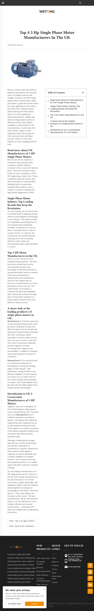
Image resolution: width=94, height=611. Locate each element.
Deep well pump (42, 575)
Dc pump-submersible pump (43, 579)
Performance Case (57, 577)
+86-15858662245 (74, 561)
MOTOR (39, 568)
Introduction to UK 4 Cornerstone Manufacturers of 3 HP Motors (65, 131)
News (54, 573)
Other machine (42, 584)
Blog (50, 606)
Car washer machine (40, 563)
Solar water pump (43, 558)
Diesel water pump (43, 571)
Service (55, 569)
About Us (55, 562)
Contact (55, 582)
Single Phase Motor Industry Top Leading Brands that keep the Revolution (65, 108)
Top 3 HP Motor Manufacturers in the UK (67, 116)
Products (55, 565)
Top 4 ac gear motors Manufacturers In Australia (37, 521)
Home (54, 558)
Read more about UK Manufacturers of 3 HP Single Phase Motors (66, 101)
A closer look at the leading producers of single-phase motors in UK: (66, 123)
